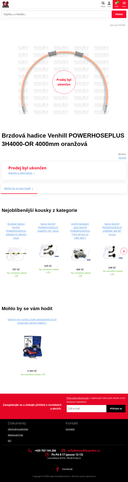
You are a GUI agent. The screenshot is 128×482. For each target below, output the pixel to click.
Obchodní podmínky (18, 429)
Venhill (122, 157)
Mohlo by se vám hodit (17, 188)
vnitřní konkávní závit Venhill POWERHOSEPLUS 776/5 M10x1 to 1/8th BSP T (80, 230)
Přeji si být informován (77, 397)
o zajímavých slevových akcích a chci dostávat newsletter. (95, 399)
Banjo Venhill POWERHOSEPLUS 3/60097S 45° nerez (48, 227)
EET (9, 440)
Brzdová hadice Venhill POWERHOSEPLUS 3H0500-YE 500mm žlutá (16, 230)
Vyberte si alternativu (20, 173)
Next (123, 251)
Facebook (67, 469)
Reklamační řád (15, 434)
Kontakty (70, 429)
